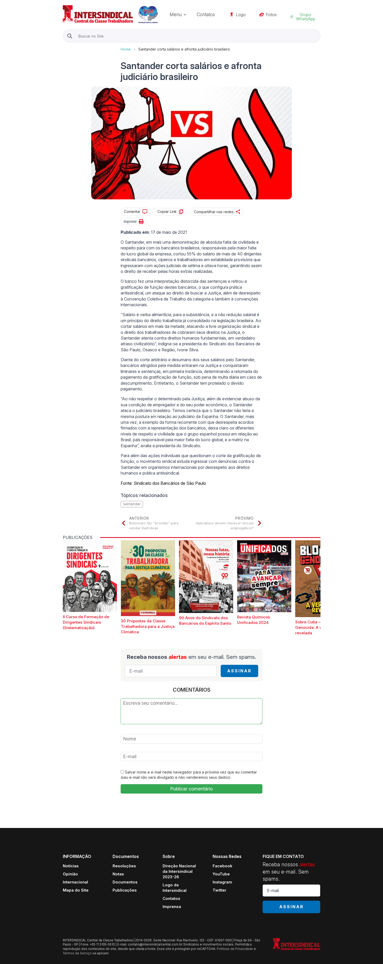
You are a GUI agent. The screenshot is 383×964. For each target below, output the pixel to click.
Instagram (222, 882)
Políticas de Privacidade (235, 949)
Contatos (206, 14)
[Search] (69, 36)
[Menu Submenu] (186, 14)
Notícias (71, 865)
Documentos (125, 882)
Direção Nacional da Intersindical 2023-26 (179, 871)
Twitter (219, 890)
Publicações (125, 890)
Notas (118, 873)
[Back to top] (370, 951)
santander (132, 504)
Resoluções (124, 865)
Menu (176, 14)
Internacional (75, 882)
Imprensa (172, 906)
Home (126, 49)
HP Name (63, 46)
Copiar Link (167, 211)
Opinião (70, 873)
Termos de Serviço (77, 953)
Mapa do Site (76, 890)
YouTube (221, 873)
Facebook (222, 865)
